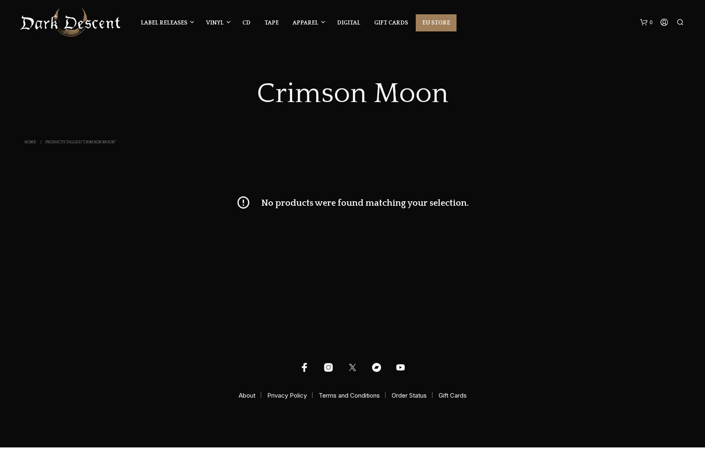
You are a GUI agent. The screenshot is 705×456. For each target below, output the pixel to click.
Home (30, 142)
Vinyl (215, 23)
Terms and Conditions (349, 395)
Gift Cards (391, 23)
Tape (271, 23)
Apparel (305, 23)
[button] (646, 22)
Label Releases (164, 23)
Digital (348, 23)
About (247, 395)
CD (246, 23)
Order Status (409, 395)
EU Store (436, 23)
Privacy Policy (287, 395)
